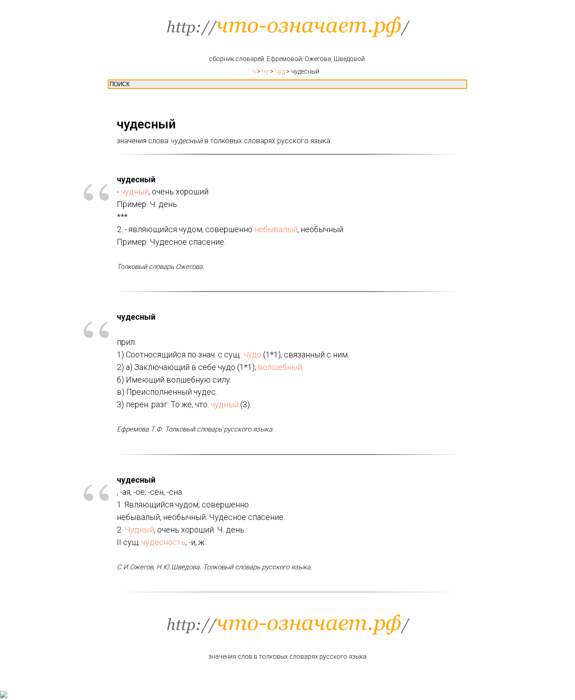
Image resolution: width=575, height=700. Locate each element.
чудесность (164, 542)
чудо (252, 354)
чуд (280, 71)
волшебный (280, 367)
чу (265, 71)
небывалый (275, 229)
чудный (135, 191)
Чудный (139, 529)
